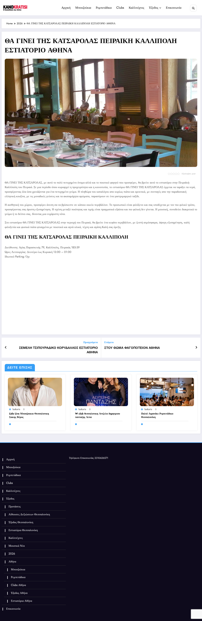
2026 (12, 554)
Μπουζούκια (83, 7)
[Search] (193, 8)
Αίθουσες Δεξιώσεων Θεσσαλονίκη (29, 514)
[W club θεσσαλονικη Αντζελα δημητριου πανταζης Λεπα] (101, 391)
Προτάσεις (15, 506)
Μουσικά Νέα (17, 546)
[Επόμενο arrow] (196, 347)
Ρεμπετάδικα (104, 7)
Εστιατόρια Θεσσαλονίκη (23, 530)
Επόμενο (109, 342)
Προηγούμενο (90, 342)
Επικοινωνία (173, 7)
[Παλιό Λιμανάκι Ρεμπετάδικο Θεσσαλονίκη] (167, 391)
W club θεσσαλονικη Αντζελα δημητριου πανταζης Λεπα (97, 415)
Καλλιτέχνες (136, 7)
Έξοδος (153, 7)
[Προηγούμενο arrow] (6, 347)
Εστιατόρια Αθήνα (21, 601)
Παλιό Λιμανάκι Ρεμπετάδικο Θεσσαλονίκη (157, 415)
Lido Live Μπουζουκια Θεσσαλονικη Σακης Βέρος (29, 415)
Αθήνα (12, 561)
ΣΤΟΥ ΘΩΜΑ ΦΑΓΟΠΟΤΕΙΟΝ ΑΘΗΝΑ (132, 348)
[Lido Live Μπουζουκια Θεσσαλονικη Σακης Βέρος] (35, 391)
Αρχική (66, 7)
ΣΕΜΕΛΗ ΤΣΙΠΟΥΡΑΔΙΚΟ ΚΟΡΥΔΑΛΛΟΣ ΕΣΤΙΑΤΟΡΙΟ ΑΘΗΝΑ (58, 350)
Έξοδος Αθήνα (19, 593)
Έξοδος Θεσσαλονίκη (21, 522)
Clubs (120, 7)
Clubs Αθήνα (18, 585)
